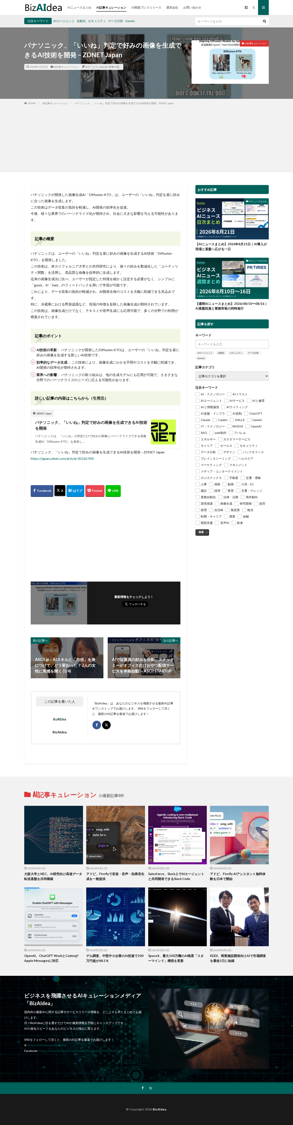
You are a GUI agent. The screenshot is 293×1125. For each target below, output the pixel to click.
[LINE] (113, 491)
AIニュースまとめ (79, 7)
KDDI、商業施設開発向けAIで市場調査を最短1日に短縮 (238, 958)
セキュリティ (97, 21)
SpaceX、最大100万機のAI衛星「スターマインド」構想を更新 (176, 958)
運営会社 (172, 7)
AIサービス (91, 66)
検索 (201, 532)
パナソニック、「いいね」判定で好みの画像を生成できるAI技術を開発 (91, 425)
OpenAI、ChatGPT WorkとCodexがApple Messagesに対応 (51, 958)
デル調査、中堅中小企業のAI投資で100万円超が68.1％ (114, 958)
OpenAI (103, 66)
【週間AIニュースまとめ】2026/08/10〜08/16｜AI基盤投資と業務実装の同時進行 (231, 306)
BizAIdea (159, 1109)
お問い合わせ (192, 7)
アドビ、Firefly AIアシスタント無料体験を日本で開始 (238, 876)
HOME (32, 103)
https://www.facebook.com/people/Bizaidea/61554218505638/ (81, 1051)
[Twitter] (59, 490)
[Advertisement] (146, 138)
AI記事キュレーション (111, 7)
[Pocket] (94, 491)
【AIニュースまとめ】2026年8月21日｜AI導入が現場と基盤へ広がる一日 (231, 246)
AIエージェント (64, 21)
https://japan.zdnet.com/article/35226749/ (62, 458)
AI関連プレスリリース (146, 7)
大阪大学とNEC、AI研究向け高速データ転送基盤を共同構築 (53, 876)
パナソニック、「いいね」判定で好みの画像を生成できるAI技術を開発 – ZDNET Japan (124, 103)
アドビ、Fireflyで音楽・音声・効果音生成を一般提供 (115, 876)
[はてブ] (75, 491)
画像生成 (114, 66)
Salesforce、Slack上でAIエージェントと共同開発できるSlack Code (176, 876)
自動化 (81, 21)
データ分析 (115, 21)
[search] (264, 21)
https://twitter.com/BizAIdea (47, 1045)
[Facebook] (42, 491)
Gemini (130, 21)
